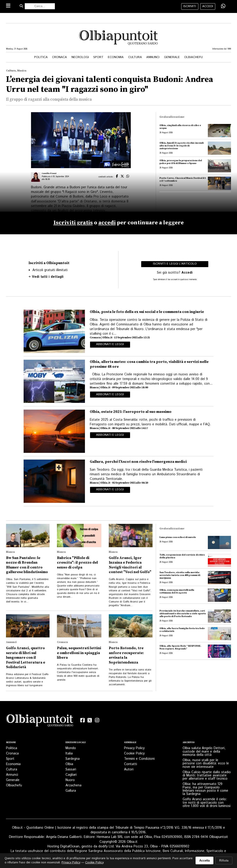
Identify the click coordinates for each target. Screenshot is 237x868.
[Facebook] (82, 720)
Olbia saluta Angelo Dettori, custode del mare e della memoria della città (204, 751)
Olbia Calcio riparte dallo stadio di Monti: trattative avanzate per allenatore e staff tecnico (207, 775)
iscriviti (189, 6)
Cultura (135, 57)
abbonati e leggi (110, 344)
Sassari (70, 769)
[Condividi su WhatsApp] (223, 6)
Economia (116, 57)
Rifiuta (223, 860)
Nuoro (70, 780)
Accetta (204, 860)
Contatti (130, 764)
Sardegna (72, 759)
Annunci (152, 57)
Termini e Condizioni (139, 759)
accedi (207, 6)
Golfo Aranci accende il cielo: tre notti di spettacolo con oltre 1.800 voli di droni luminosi (207, 802)
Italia (69, 753)
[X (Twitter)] (90, 720)
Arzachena (73, 785)
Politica (41, 57)
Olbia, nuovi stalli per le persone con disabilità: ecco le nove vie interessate (206, 763)
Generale (172, 57)
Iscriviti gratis (73, 222)
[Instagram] (97, 720)
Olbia (69, 764)
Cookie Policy (134, 753)
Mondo (70, 748)
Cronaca (59, 57)
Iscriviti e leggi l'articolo (175, 264)
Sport (98, 57)
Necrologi (80, 57)
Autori (129, 769)
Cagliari (71, 774)
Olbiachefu (193, 57)
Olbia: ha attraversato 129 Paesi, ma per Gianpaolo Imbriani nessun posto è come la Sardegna (205, 789)
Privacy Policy (134, 748)
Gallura (70, 790)
